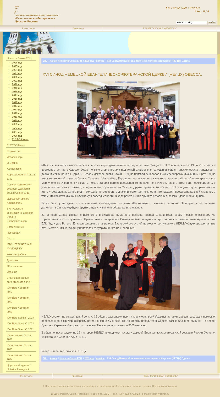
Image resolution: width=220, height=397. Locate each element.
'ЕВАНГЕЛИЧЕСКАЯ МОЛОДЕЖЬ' (160, 28)
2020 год (17, 84)
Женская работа (16, 254)
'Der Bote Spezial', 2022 (20, 323)
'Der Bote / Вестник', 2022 (18, 299)
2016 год (17, 98)
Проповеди (78, 28)
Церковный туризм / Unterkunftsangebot (18, 367)
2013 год (17, 109)
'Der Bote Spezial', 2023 (20, 317)
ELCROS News (20, 139)
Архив (53, 61)
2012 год (17, 113)
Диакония (12, 260)
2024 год (17, 69)
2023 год (17, 73)
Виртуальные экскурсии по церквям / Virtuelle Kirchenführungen (20, 214)
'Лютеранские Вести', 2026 (19, 337)
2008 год (17, 128)
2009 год (17, 124)
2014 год (17, 106)
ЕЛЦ (45, 61)
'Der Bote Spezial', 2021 (20, 329)
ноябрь (100, 61)
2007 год (17, 132)
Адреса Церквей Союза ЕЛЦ (21, 176)
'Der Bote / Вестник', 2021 (18, 309)
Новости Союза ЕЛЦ (19, 58)
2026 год (17, 62)
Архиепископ (14, 168)
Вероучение (14, 151)
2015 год (17, 102)
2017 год (17, 95)
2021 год (17, 80)
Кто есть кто (28, 28)
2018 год (17, 91)
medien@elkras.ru (159, 393)
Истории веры (15, 156)
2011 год (17, 116)
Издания (12, 271)
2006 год (17, 135)
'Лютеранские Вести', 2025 (19, 347)
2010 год (17, 120)
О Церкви (12, 162)
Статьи (11, 238)
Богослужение (15, 226)
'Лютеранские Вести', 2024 (19, 357)
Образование (15, 266)
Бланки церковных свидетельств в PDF (19, 279)
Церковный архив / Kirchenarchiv (18, 200)
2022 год (17, 77)
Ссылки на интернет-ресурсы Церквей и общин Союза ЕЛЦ (19, 188)
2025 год (17, 66)
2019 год (17, 88)
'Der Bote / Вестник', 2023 (18, 289)
